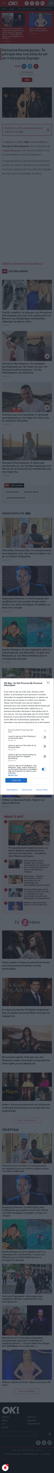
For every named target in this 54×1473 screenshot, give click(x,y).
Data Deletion (12, 790)
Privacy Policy (42, 790)
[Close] (48, 683)
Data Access (27, 790)
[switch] (44, 737)
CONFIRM (16, 780)
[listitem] (27, 731)
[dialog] (27, 736)
